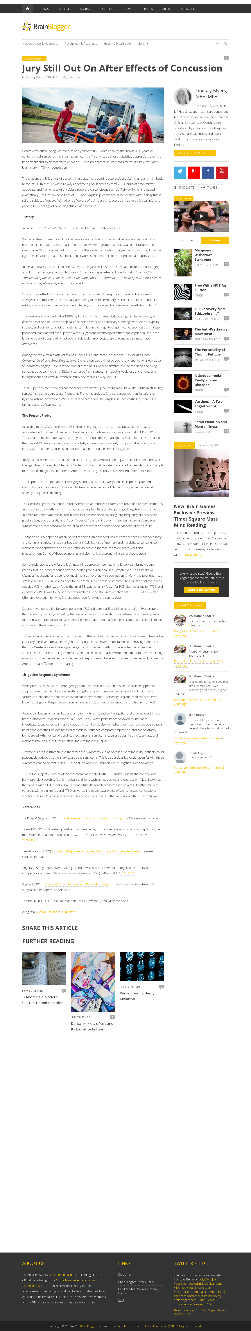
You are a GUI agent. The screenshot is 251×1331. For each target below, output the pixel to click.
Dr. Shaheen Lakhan (62, 1275)
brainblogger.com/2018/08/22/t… (195, 1300)
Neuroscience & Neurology (40, 43)
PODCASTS (186, 187)
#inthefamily (217, 1292)
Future (215, 240)
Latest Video (184, 198)
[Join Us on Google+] (194, 173)
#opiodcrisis (196, 1284)
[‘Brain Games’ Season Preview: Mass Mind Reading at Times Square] (201, 216)
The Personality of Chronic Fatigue (210, 351)
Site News (184, 445)
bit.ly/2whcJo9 (207, 1279)
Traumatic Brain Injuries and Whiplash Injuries (77, 884)
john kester (197, 715)
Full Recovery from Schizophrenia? (210, 311)
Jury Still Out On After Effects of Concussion (122, 68)
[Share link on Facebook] (208, 173)
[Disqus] (93, 1097)
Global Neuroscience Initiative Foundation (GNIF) (145, 1326)
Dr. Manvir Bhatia (201, 616)
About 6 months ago (184, 1310)
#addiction (181, 1284)
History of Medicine (34, 58)
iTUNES (212, 187)
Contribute (108, 8)
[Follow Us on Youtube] (222, 173)
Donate (130, 8)
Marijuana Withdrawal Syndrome (204, 255)
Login (121, 1300)
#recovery (214, 1296)
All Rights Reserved (189, 1326)
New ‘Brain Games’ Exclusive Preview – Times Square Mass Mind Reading (196, 515)
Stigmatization (202, 432)
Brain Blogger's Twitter (213, 1310)
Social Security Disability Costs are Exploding (91, 818)
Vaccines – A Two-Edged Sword (209, 403)
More (141, 43)
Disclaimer (125, 1275)
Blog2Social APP (182, 1313)
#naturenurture (197, 1296)
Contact (86, 8)
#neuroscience (183, 1292)
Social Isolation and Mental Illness (211, 424)
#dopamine (201, 1292)
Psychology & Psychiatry (81, 43)
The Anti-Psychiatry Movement (211, 331)
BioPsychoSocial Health (207, 359)
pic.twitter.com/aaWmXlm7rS (192, 1304)
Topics (148, 8)
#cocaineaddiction (199, 1288)
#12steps (180, 1288)
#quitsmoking (213, 1284)
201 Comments (226, 432)
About (46, 8)
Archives (65, 8)
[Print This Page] (217, 44)
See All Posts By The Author (195, 153)
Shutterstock (68, 912)
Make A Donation (201, 590)
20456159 (28, 840)
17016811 (128, 873)
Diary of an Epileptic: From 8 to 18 (197, 631)
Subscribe (188, 8)
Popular (187, 240)
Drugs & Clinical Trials (206, 265)
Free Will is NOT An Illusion (210, 287)
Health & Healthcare (117, 43)
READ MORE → (192, 555)
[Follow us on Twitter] (180, 173)
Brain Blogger (88, 1326)
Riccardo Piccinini (47, 912)
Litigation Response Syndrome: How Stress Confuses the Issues (96, 851)
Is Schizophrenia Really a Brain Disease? (208, 380)
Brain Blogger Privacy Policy (136, 1282)
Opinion (199, 295)
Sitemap (167, 8)
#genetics (180, 1296)
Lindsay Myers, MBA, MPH (43, 77)
